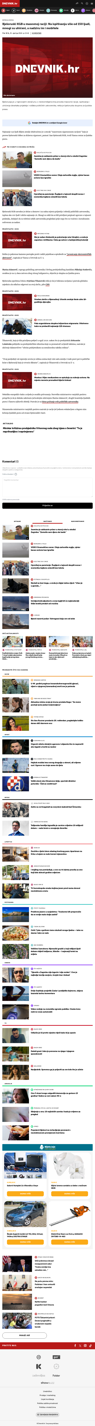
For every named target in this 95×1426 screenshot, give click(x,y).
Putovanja (54, 10)
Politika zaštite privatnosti (47, 1403)
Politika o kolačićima (47, 1407)
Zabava (88, 10)
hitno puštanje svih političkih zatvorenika (60, 402)
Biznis (77, 10)
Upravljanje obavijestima (49, 1414)
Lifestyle (41, 10)
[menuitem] (87, 3)
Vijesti (8, 10)
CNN (47, 284)
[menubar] (87, 3)
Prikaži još (24, 1335)
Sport (18, 10)
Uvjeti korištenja (47, 1399)
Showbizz (29, 10)
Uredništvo (47, 1391)
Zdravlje (66, 10)
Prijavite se (48, 505)
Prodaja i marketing (47, 1395)
